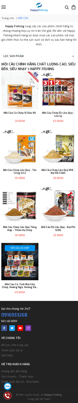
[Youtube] (20, 328)
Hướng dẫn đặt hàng (14, 371)
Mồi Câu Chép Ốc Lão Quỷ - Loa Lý (58, 114)
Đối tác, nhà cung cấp (14, 345)
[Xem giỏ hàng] (73, 7)
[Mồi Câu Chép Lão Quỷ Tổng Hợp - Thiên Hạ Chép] (19, 204)
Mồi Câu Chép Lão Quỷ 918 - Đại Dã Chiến (58, 172)
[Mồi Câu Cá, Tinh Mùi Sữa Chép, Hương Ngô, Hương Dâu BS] (19, 261)
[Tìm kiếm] (67, 7)
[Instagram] (28, 328)
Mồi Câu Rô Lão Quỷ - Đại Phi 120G (58, 229)
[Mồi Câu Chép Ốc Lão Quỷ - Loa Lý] (58, 90)
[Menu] (3, 7)
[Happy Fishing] (38, 7)
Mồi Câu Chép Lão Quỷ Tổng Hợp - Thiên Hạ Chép (20, 229)
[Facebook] (4, 328)
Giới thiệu (7, 355)
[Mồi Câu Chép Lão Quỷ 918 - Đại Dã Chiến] (58, 147)
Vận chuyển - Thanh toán (17, 376)
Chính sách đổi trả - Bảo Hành (20, 382)
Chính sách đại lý (12, 350)
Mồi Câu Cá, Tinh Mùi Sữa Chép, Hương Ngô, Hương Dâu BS (20, 286)
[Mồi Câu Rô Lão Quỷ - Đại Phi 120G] (58, 204)
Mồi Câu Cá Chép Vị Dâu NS (20, 112)
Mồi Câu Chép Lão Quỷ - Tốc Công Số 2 (20, 172)
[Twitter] (12, 328)
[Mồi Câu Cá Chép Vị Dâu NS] (19, 90)
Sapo (47, 399)
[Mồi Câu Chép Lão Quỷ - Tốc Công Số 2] (19, 147)
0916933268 (14, 315)
